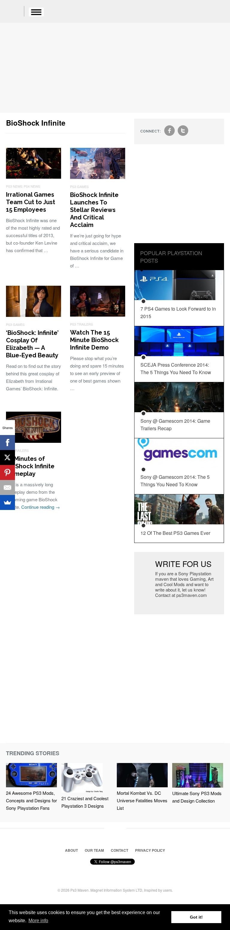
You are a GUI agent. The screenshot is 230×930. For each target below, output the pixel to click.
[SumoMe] (7, 502)
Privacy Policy (150, 850)
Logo (15, 12)
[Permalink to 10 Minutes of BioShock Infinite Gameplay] (33, 441)
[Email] (7, 487)
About (71, 850)
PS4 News (32, 186)
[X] (7, 457)
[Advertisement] (115, 68)
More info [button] (38, 920)
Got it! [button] (196, 917)
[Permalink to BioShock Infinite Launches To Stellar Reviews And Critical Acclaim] (97, 177)
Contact (119, 850)
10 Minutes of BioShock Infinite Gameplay (30, 466)
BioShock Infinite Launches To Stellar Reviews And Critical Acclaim (94, 209)
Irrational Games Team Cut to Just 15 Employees (30, 202)
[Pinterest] (7, 472)
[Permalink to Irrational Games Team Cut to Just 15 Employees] (33, 177)
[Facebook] (7, 442)
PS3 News (14, 186)
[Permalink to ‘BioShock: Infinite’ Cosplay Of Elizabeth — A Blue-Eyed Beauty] (33, 315)
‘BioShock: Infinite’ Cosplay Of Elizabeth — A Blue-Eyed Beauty (32, 344)
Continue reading (40, 507)
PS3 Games (79, 186)
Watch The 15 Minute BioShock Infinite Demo (94, 340)
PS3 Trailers (81, 324)
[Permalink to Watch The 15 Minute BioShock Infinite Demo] (97, 314)
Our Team (94, 850)
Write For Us (183, 563)
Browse (36, 11)
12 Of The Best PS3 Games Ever (175, 532)
